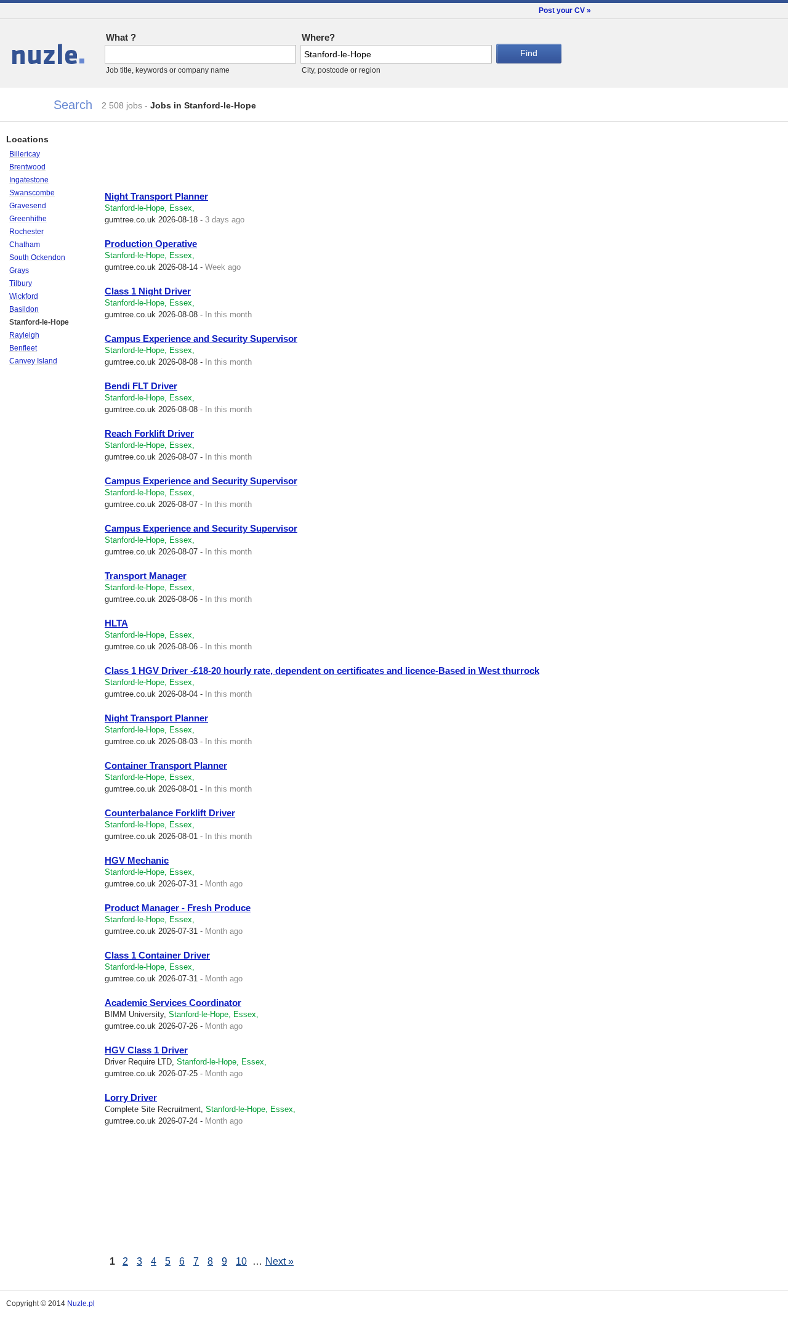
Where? (318, 37)
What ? (121, 37)
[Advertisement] (249, 158)
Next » (279, 1261)
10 (241, 1261)
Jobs (20, 49)
